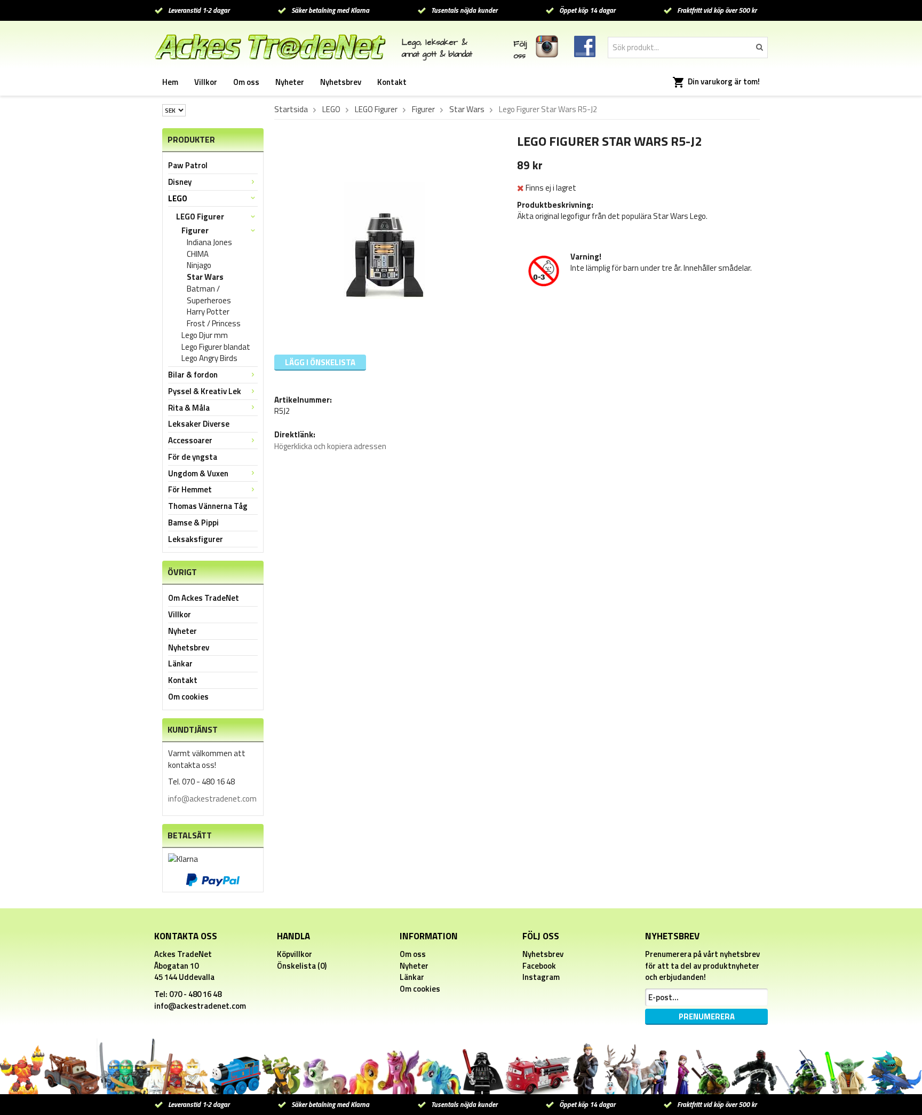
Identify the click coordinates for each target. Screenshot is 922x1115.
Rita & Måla (189, 408)
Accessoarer (190, 440)
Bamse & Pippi (193, 522)
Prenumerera (707, 1016)
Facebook (539, 966)
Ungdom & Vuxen (198, 473)
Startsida (291, 109)
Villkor (205, 82)
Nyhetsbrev (340, 82)
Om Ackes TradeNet (203, 598)
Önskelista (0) (302, 966)
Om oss (246, 82)
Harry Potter (208, 312)
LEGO (177, 198)
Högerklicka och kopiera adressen (330, 446)
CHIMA (198, 254)
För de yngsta (192, 457)
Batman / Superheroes (209, 295)
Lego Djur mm (204, 335)
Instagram (541, 977)
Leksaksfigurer (195, 539)
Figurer (195, 231)
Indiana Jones (209, 242)
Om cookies (188, 696)
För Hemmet (190, 489)
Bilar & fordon (193, 374)
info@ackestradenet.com (212, 798)
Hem (170, 82)
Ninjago (199, 265)
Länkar (180, 663)
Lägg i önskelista (320, 362)
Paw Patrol (188, 165)
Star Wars (205, 277)
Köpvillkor (294, 954)
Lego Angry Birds (209, 358)
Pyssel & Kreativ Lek (204, 391)
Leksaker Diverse (198, 424)
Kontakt (392, 82)
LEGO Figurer (200, 216)
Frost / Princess (214, 323)
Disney (180, 182)
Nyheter (289, 82)
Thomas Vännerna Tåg (208, 506)
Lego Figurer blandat (215, 347)
